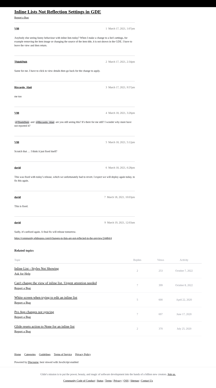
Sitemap (134, 380)
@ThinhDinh (22, 122)
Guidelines (44, 354)
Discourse (33, 362)
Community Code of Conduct (79, 380)
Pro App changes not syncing (34, 312)
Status (100, 380)
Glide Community (11, 3)
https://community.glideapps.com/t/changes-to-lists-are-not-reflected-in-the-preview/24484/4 (63, 238)
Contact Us (147, 380)
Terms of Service (63, 354)
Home (17, 354)
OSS (126, 380)
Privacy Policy (83, 354)
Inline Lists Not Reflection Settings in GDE (57, 11)
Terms (108, 380)
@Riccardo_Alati (45, 122)
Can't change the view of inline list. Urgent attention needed (55, 283)
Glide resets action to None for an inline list (44, 326)
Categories (30, 354)
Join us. (172, 374)
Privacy (118, 380)
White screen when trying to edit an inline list (45, 297)
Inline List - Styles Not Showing (36, 268)
